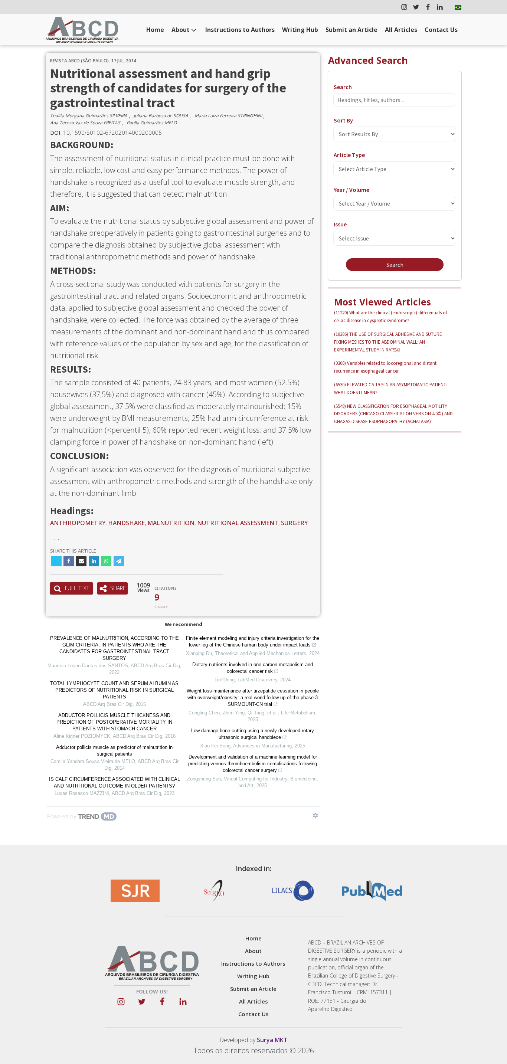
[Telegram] (119, 561)
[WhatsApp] (106, 561)
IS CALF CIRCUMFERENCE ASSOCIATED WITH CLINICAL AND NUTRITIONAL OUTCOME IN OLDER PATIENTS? (114, 782)
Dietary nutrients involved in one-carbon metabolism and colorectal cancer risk (252, 668)
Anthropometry (77, 523)
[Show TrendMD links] (315, 815)
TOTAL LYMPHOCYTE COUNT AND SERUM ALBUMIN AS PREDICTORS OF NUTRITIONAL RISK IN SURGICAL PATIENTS (114, 690)
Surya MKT (272, 1040)
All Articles (401, 30)
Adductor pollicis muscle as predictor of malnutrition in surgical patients (114, 750)
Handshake (126, 523)
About (180, 30)
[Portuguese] (458, 7)
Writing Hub (300, 30)
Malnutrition (170, 523)
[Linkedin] (94, 561)
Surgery (294, 523)
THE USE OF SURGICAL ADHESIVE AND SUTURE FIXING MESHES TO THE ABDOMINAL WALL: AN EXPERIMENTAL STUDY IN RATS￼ (388, 342)
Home (155, 30)
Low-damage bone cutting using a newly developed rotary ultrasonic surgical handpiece (252, 734)
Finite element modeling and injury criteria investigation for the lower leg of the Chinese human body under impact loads (252, 641)
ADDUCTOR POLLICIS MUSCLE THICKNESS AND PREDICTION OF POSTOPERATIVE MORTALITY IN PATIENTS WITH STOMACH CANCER (114, 722)
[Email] (81, 561)
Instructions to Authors (240, 30)
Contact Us (441, 30)
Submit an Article (351, 30)
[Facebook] (68, 561)
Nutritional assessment (237, 523)
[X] (56, 561)
